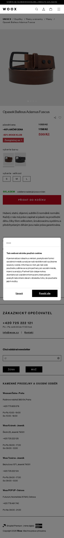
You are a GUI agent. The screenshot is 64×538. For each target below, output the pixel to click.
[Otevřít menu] (58, 9)
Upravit (19, 293)
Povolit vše (44, 293)
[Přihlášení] (43, 9)
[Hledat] (36, 9)
